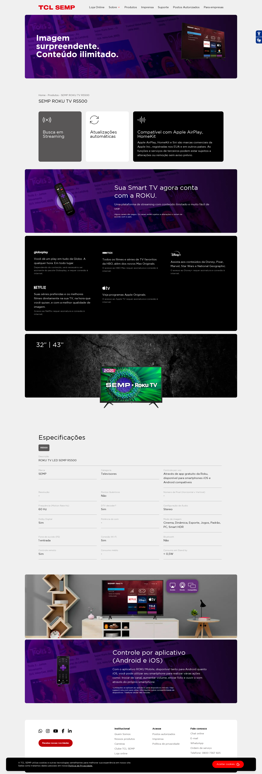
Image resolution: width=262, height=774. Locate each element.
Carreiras (119, 744)
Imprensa (147, 7)
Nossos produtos (124, 739)
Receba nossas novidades (55, 743)
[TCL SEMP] (57, 7)
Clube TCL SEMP (124, 749)
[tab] (44, 447)
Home (42, 95)
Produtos (130, 7)
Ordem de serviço (201, 748)
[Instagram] (48, 731)
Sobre (113, 7)
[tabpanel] (131, 507)
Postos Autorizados (186, 7)
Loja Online (96, 7)
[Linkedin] (70, 731)
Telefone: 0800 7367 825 (205, 753)
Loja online (120, 754)
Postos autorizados (163, 734)
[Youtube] (55, 731)
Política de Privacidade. (80, 766)
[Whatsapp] (40, 731)
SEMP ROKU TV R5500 (75, 95)
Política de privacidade (166, 744)
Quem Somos (122, 734)
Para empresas (213, 7)
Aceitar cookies (226, 764)
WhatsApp (196, 743)
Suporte (163, 7)
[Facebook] (63, 731)
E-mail (194, 738)
